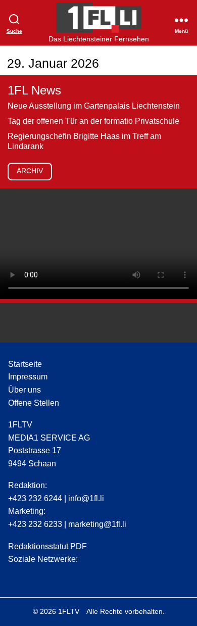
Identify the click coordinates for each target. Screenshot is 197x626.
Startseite (25, 364)
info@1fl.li (86, 498)
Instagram (15, 575)
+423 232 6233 (35, 524)
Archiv (30, 171)
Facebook (34, 575)
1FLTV (68, 611)
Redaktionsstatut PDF (47, 546)
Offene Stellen (33, 403)
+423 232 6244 (35, 498)
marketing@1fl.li (97, 524)
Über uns (24, 390)
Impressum (27, 376)
